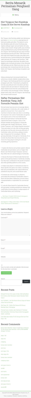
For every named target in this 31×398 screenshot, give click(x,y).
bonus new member (6, 345)
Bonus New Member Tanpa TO (9, 328)
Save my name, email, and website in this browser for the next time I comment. (15, 268)
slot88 (2, 368)
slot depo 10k (5, 351)
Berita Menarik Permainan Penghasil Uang (15, 6)
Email (3, 248)
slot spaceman (5, 374)
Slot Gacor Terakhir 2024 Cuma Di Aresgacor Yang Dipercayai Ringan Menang (14, 197)
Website (3, 257)
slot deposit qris (5, 381)
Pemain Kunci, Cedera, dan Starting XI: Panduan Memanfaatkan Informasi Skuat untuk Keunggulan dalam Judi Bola (15, 312)
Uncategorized (18, 28)
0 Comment (15, 31)
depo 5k (3, 338)
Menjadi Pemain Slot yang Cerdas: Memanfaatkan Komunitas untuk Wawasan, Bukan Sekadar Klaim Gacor (15, 296)
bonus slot (4, 378)
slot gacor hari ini (5, 365)
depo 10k (3, 335)
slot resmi (3, 371)
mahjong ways (5, 360)
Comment (4, 217)
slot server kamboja (12, 40)
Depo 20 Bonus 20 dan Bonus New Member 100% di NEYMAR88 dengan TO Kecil (15, 329)
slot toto (3, 348)
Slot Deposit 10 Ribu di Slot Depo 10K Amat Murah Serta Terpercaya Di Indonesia (15, 202)
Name (3, 240)
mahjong (3, 342)
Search (3, 279)
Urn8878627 (6, 28)
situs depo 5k (4, 354)
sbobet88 (3, 387)
